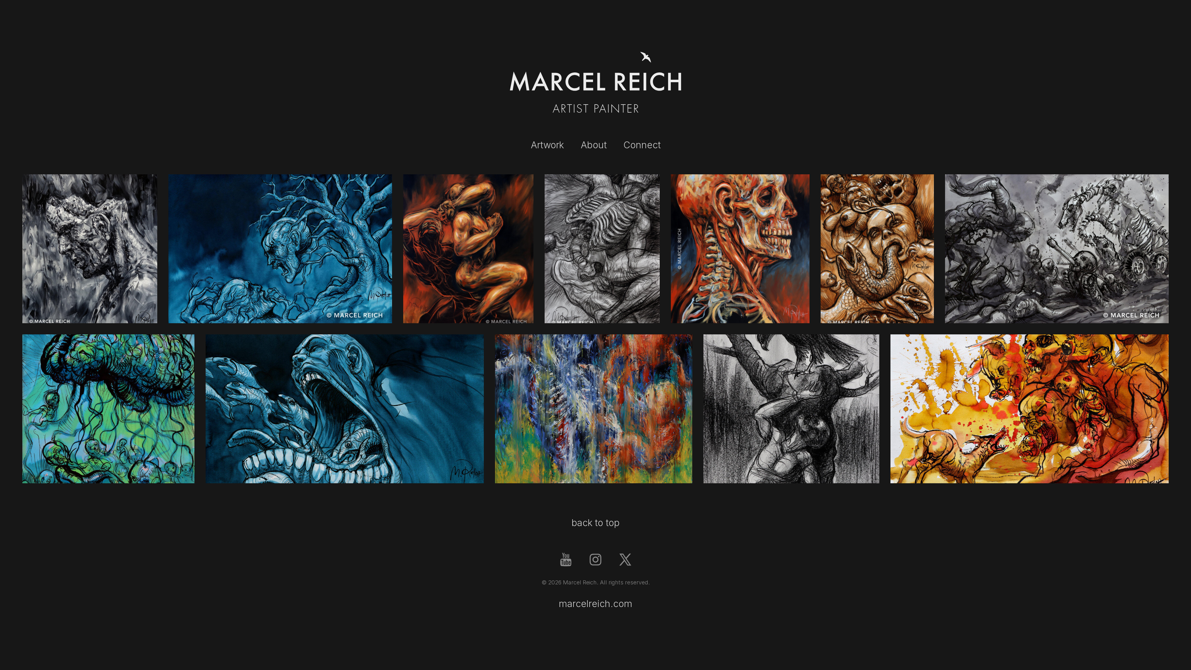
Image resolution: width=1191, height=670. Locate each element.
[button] (565, 559)
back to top (596, 522)
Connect (642, 144)
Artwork (547, 144)
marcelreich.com (595, 603)
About (594, 144)
